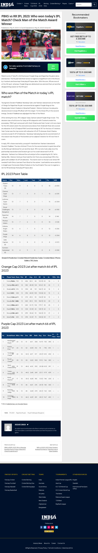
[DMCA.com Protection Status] (49, 531)
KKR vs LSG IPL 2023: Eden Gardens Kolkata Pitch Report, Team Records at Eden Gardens (46, 449)
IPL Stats (34, 260)
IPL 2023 (12, 413)
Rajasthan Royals (21, 413)
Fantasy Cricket (10, 480)
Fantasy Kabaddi (10, 486)
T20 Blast (59, 500)
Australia (41, 483)
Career (53, 543)
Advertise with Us (67, 548)
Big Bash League (61, 504)
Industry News (37, 543)
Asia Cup (58, 483)
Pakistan (41, 490)
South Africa (43, 486)
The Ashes (59, 493)
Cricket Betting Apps (28, 486)
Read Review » (80, 46)
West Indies (42, 497)
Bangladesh (42, 507)
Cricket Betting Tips (28, 483)
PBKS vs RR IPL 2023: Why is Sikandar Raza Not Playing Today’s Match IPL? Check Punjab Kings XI (15, 449)
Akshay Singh (20, 424)
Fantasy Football (10, 483)
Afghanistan (42, 504)
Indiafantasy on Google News (16, 404)
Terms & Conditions (54, 548)
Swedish (75, 483)
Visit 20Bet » (80, 84)
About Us (47, 543)
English (75, 480)
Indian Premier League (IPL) (64, 480)
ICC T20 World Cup (62, 486)
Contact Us (61, 543)
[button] (41, 527)
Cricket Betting (26, 480)
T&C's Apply (82, 41)
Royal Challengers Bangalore (36, 413)
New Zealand (43, 500)
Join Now (53, 67)
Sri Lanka (41, 493)
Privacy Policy (42, 548)
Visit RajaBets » (80, 51)
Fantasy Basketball (11, 490)
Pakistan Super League (63, 497)
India (40, 480)
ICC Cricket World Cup (63, 490)
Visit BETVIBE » (81, 118)
